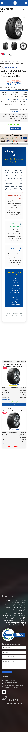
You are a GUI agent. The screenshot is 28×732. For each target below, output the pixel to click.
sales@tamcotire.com (11, 680)
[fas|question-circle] (26, 99)
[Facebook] (4, 692)
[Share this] (6, 61)
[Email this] (2, 61)
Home (2, 8)
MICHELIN (9, 8)
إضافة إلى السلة (15, 128)
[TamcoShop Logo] (16, 3)
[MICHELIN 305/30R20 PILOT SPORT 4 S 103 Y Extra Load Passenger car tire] (14, 376)
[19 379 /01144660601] (3, 683)
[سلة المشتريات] (26, 3)
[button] (2, 3)
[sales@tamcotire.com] (3, 680)
